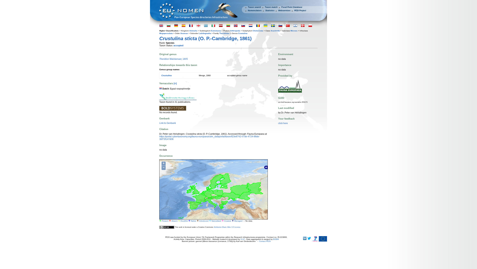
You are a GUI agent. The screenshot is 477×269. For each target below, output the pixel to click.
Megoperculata (166, 33)
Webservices (284, 10)
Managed (238, 221)
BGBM (276, 239)
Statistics (269, 10)
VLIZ (243, 239)
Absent (174, 221)
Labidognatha (205, 33)
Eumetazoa (216, 31)
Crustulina (242, 33)
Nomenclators (255, 10)
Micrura (293, 31)
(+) (175, 83)
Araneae (184, 33)
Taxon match (271, 7)
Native (193, 221)
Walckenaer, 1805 (173, 59)
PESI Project (300, 10)
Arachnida (275, 31)
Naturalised (216, 221)
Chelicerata (258, 31)
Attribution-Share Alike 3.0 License (227, 227)
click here (283, 123)
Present (165, 221)
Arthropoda (235, 31)
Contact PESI (265, 241)
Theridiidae (224, 33)
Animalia (193, 31)
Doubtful (184, 221)
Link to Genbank (167, 123)
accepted (178, 45)
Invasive (227, 221)
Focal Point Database (291, 7)
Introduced (204, 221)
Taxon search (254, 7)
